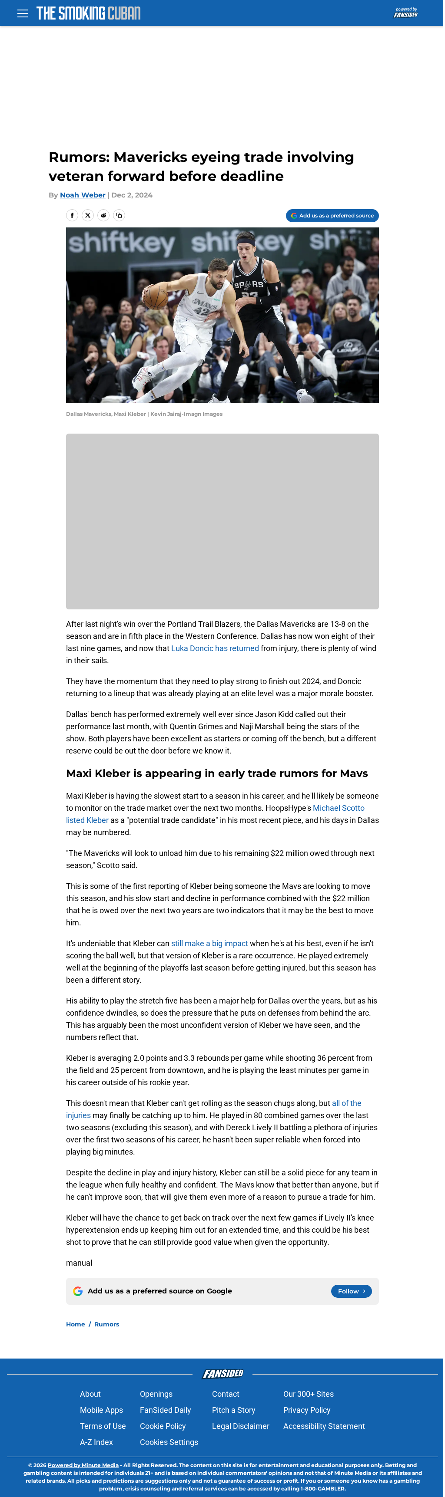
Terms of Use (103, 1426)
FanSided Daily (165, 1410)
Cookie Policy (163, 1426)
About (90, 1393)
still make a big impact (209, 943)
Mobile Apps (101, 1410)
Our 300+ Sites (308, 1393)
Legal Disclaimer (240, 1426)
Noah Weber (83, 195)
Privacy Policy (307, 1410)
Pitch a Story (234, 1410)
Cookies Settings (169, 1442)
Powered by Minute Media (83, 1465)
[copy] (119, 215)
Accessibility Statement (324, 1426)
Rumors (106, 1324)
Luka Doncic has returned (216, 648)
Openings (156, 1393)
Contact (225, 1393)
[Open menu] (22, 13)
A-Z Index (96, 1442)
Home (75, 1324)
